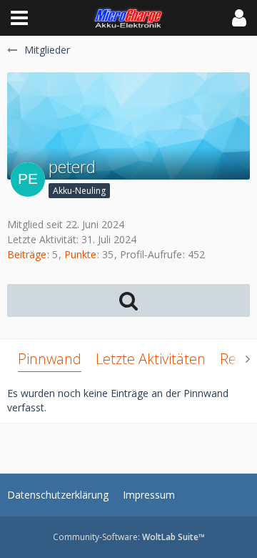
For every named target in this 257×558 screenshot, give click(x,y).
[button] (19, 17)
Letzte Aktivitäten (151, 358)
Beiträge (26, 254)
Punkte (80, 254)
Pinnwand (49, 358)
